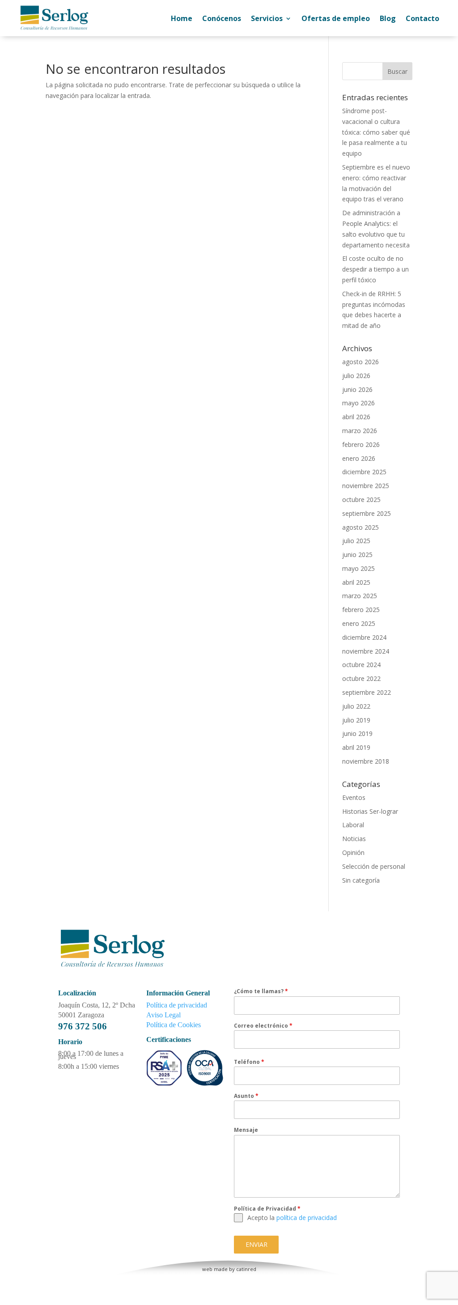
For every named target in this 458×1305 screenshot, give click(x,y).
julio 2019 (356, 720)
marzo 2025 (359, 595)
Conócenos (221, 18)
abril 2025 (356, 582)
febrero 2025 (361, 609)
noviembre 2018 (365, 761)
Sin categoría (361, 880)
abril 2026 (356, 416)
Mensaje (246, 1130)
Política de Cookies (173, 1025)
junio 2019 (357, 733)
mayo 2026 (358, 403)
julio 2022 (356, 706)
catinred (246, 1269)
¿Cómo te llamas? (261, 991)
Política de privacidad (176, 1005)
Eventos (353, 797)
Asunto (246, 1096)
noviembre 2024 (365, 651)
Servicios (267, 18)
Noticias (354, 838)
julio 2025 (356, 540)
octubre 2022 (361, 678)
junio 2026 (357, 389)
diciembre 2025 (364, 472)
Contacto (422, 18)
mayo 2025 (358, 568)
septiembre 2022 (366, 692)
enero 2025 (358, 623)
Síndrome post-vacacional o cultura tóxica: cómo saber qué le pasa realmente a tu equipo (376, 131)
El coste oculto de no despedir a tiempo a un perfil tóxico (375, 269)
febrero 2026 (361, 444)
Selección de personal (373, 866)
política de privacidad (306, 1217)
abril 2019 (356, 747)
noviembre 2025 (365, 485)
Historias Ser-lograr (370, 811)
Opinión (353, 852)
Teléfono (249, 1062)
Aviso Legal (163, 1015)
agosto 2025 (360, 527)
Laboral (353, 824)
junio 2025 (357, 554)
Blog (388, 18)
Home (181, 18)
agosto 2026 (360, 361)
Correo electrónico (263, 1025)
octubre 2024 (361, 664)
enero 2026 (358, 458)
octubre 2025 (361, 499)
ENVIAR (256, 1244)
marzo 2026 (359, 430)
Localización (77, 993)
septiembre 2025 (366, 513)
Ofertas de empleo (335, 18)
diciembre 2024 (364, 637)
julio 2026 (356, 375)
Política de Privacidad (267, 1208)
